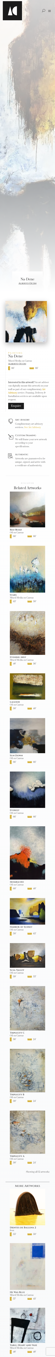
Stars (13, 595)
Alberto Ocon (27, 283)
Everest (14, 810)
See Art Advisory (32, 427)
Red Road (16, 529)
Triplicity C (17, 1032)
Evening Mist (18, 657)
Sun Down (16, 755)
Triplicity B (17, 1094)
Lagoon (15, 702)
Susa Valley (17, 970)
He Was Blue (17, 1292)
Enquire (16, 406)
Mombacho (17, 882)
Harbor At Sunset (21, 927)
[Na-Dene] (26, 341)
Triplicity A (17, 1156)
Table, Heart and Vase (23, 1345)
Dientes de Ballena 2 (23, 1227)
